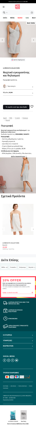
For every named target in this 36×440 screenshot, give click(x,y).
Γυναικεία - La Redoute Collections (13, 267)
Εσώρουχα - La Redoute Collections (22, 267)
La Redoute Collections (11, 68)
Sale (27, 18)
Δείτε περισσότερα (18, 156)
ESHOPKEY (11, 400)
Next (34, 230)
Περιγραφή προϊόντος (10, 80)
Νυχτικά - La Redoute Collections (32, 267)
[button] (4, 13)
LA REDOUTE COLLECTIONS (10, 243)
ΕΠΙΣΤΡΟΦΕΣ (5, 386)
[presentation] (2, 40)
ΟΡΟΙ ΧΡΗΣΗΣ (13, 386)
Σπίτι (5, 18)
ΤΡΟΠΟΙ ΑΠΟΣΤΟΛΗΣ (22, 386)
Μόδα (12, 18)
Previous (4, 230)
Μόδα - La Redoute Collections (5, 267)
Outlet (20, 18)
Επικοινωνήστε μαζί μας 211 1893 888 (18, 1)
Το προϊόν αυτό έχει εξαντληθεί (16, 107)
